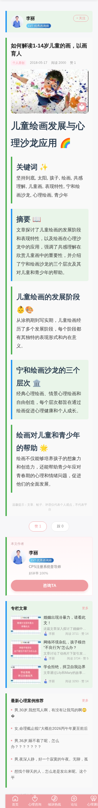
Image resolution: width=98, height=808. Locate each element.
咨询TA (49, 585)
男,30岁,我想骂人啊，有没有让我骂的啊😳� (49, 713)
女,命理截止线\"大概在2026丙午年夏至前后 (51, 728)
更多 (85, 608)
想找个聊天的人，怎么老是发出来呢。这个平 (49, 774)
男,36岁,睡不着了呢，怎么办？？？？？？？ (35, 743)
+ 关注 (80, 18)
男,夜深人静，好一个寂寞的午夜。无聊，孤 (51, 759)
